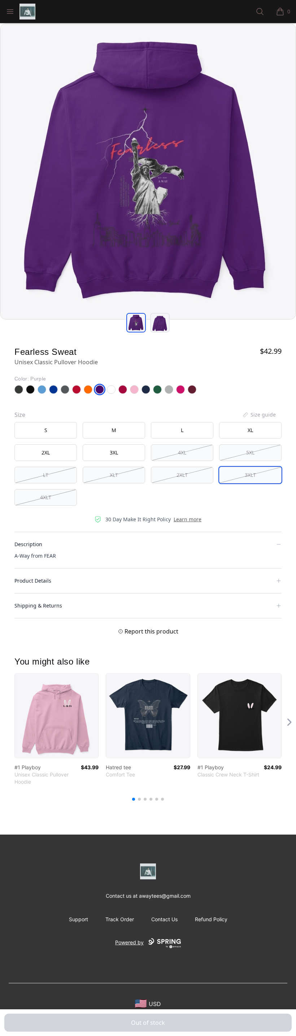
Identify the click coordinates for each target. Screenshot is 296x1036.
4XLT (45, 497)
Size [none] (19, 415)
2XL (46, 452)
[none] (259, 414)
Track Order (119, 919)
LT (45, 474)
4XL (182, 452)
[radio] (45, 430)
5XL (250, 452)
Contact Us (164, 919)
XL (250, 430)
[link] (56, 716)
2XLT (182, 474)
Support (78, 919)
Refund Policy (211, 919)
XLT (114, 474)
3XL (114, 452)
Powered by (129, 942)
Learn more (187, 519)
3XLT (250, 474)
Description (28, 544)
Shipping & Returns (38, 605)
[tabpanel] (148, 171)
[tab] (136, 323)
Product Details (32, 580)
